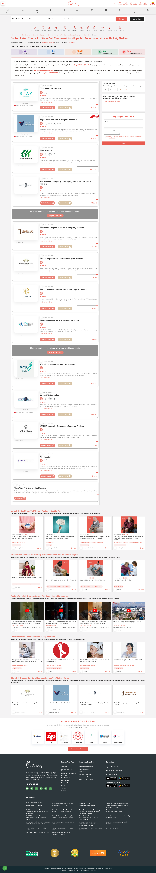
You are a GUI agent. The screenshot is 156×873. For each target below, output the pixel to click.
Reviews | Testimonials (86, 774)
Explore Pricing (83, 772)
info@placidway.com (115, 770)
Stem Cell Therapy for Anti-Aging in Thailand (128, 660)
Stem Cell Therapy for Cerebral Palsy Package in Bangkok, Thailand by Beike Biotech (61, 537)
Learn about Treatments (86, 777)
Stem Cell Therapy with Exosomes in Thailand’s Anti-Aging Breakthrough (94, 660)
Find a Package (84, 769)
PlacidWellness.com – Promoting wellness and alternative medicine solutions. (36, 817)
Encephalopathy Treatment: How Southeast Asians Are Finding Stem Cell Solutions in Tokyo (27, 660)
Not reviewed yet (18, 165)
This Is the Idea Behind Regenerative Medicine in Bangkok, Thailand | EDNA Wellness (61, 622)
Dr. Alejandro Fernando (48, 42)
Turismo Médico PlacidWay (34, 805)
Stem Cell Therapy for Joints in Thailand (92, 580)
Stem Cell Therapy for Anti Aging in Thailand (127, 621)
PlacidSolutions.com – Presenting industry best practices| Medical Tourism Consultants (89, 811)
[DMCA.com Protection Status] (75, 853)
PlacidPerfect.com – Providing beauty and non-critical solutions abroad (64, 816)
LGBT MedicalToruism (112, 828)
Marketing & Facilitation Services (68, 774)
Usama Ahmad (72, 42)
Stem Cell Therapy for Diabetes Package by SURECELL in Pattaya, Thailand (25, 537)
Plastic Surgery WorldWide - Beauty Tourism (63, 823)
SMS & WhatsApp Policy (127, 136)
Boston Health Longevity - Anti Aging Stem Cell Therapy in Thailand (94, 703)
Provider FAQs (65, 783)
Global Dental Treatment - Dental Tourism (62, 829)
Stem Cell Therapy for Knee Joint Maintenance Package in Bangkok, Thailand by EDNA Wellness (128, 538)
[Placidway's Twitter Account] (31, 788)
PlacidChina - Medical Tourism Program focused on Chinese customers (64, 810)
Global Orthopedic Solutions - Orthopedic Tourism (61, 833)
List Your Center (66, 778)
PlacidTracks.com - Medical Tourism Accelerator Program (117, 806)
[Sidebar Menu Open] (3, 3)
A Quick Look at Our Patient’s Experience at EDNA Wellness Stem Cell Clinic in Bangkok (93, 622)
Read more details (46, 102)
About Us (64, 766)
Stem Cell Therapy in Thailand (123, 580)
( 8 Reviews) (24, 103)
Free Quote (18, 498)
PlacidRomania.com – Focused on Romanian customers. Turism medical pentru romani (37, 811)
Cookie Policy (112, 138)
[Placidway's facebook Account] (27, 788)
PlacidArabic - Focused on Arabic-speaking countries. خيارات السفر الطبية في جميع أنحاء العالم (90, 817)
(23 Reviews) (56, 710)
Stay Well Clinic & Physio (112, 101)
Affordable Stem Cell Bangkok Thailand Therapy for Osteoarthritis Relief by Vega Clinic (95, 537)
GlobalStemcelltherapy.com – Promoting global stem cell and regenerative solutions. (88, 823)
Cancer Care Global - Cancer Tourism (37, 832)
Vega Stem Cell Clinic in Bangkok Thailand (59, 703)
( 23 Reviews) (24, 134)
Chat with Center (46, 108)
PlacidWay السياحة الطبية (59, 805)
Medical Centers (25, 35)
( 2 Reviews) (24, 471)
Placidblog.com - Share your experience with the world (114, 810)
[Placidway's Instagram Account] (45, 788)
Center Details (63, 108)
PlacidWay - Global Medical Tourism (117, 803)
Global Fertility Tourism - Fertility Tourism (36, 829)
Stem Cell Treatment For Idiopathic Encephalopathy (64, 35)
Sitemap (63, 790)
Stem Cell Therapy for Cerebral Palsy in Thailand (27, 577)
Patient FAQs (65, 780)
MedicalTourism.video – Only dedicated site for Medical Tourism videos (38, 823)
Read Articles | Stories (86, 779)
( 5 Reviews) (24, 409)
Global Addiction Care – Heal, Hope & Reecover (90, 829)
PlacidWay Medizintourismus (34, 802)
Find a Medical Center (86, 766)
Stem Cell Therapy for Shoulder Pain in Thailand (61, 580)
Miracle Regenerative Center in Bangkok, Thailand (25, 703)
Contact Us (64, 788)
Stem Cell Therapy (39, 35)
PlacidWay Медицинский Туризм (62, 803)
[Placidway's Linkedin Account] (50, 788)
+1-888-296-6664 (114, 766)
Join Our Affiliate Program (66, 770)
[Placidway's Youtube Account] (36, 788)
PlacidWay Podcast (85, 803)
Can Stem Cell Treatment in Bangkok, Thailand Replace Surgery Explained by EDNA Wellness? (26, 622)
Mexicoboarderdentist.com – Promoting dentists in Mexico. (118, 816)
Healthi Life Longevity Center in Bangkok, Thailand (126, 703)
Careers (63, 785)
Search (121, 19)
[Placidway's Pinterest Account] (41, 788)
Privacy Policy (138, 136)
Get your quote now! (55, 216)
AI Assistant (137, 19)
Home (14, 35)
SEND (123, 143)
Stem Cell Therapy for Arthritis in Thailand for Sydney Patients (60, 660)
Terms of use (117, 136)
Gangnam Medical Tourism (87, 805)
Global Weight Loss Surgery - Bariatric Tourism (118, 823)
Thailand (86, 35)
